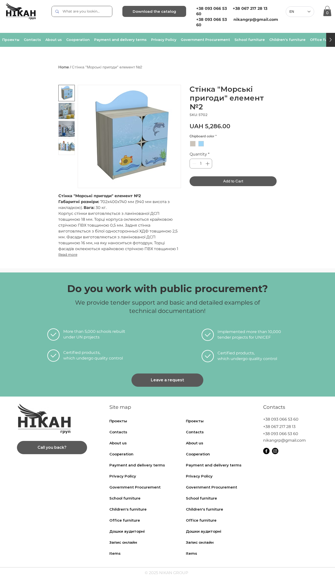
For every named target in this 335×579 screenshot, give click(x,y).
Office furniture (124, 520)
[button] (327, 11)
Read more (67, 254)
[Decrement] (193, 163)
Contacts (118, 432)
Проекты (118, 421)
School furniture (125, 498)
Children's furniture (128, 509)
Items (114, 553)
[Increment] (208, 163)
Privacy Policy (122, 476)
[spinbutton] (201, 163)
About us (118, 443)
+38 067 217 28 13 (250, 8)
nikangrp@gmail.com (284, 440)
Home (63, 67)
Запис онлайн (123, 542)
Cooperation (121, 454)
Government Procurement (135, 487)
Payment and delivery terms (137, 465)
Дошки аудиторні (127, 531)
